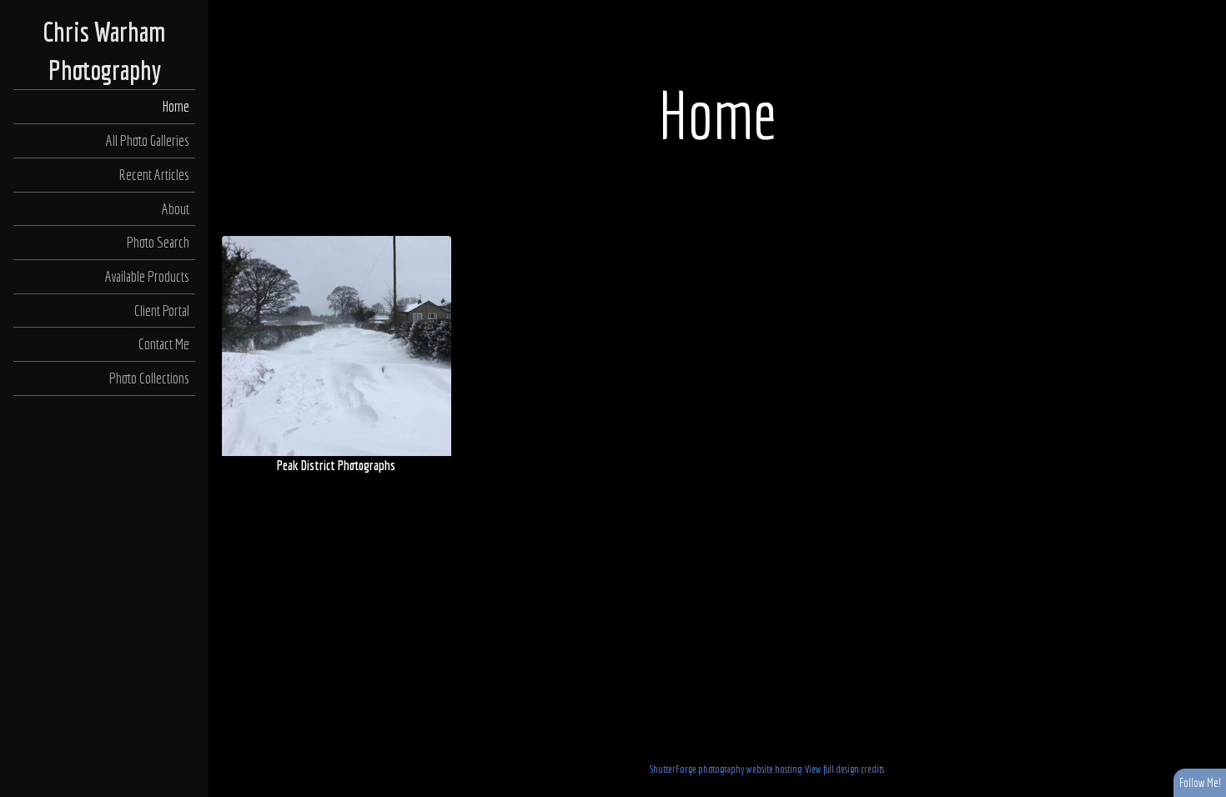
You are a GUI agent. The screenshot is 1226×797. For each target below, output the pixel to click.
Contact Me (163, 344)
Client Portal (161, 310)
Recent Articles (153, 174)
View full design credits (844, 769)
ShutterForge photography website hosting (725, 769)
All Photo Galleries (147, 140)
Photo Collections (149, 378)
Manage (1204, 8)
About (175, 209)
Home (176, 106)
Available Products (147, 276)
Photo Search (158, 242)
